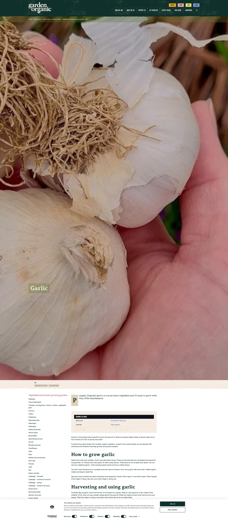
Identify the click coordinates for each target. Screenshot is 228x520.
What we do (130, 10)
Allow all (172, 504)
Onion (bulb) (33, 498)
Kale (30, 454)
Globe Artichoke (34, 429)
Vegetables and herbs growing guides (47, 395)
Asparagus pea (33, 420)
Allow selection (172, 509)
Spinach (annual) (34, 495)
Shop (181, 5)
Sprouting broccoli (35, 439)
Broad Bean (32, 436)
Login (196, 5)
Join (188, 5)
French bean (33, 433)
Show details (133, 516)
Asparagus (32, 423)
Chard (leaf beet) (34, 402)
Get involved (153, 10)
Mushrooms (32, 489)
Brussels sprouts (34, 445)
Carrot (30, 442)
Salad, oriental (33, 473)
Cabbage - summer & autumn (39, 479)
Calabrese (32, 417)
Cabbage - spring (35, 483)
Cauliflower (32, 448)
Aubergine (32, 426)
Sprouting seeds (34, 492)
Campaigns (188, 10)
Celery (30, 414)
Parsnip (31, 464)
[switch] (91, 516)
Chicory (31, 411)
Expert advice (166, 10)
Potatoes (31, 399)
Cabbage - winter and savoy (39, 486)
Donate (172, 5)
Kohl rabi (31, 461)
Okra (30, 451)
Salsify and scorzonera (36, 458)
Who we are (119, 10)
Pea (29, 470)
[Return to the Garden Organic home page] (39, 13)
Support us (142, 10)
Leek (30, 467)
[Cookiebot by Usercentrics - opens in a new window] (52, 516)
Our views (178, 10)
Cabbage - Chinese (35, 476)
